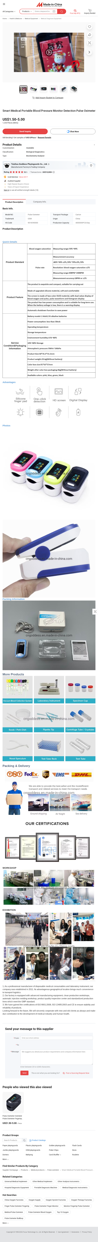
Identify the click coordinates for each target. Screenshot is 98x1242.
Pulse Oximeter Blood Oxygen (40, 1212)
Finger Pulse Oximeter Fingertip (17, 1206)
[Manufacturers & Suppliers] (49, 4)
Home (5, 18)
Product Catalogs (38, 1140)
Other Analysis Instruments (68, 1181)
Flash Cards (77, 1145)
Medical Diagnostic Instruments (74, 1187)
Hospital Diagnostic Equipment (17, 1187)
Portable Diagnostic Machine (45, 1187)
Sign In (6, 190)
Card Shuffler (54, 1154)
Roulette (75, 1154)
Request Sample (44, 137)
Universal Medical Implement (16, 1181)
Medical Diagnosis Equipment (51, 18)
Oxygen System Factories (56, 1200)
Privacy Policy (87, 1232)
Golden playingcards (57, 1145)
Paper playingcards (10, 1145)
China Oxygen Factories (14, 1200)
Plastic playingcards (34, 1145)
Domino (6, 1154)
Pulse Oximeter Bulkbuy (14, 1218)
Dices (74, 1150)
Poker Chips (53, 1150)
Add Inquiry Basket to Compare (49, 97)
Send (24, 1073)
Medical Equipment (31, 18)
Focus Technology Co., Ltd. (32, 1232)
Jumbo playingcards (11, 1150)
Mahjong (29, 1154)
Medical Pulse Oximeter (14, 1212)
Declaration (75, 1232)
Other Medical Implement (42, 1181)
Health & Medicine (16, 18)
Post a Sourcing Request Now (76, 1073)
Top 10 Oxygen (63, 1212)
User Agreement (63, 1232)
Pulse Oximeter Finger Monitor (46, 1206)
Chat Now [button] (74, 131)
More (5, 1223)
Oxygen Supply (34, 1200)
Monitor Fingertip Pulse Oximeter (77, 1206)
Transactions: (42, 172)
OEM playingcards (33, 1150)
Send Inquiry (25, 131)
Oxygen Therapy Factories (81, 1200)
